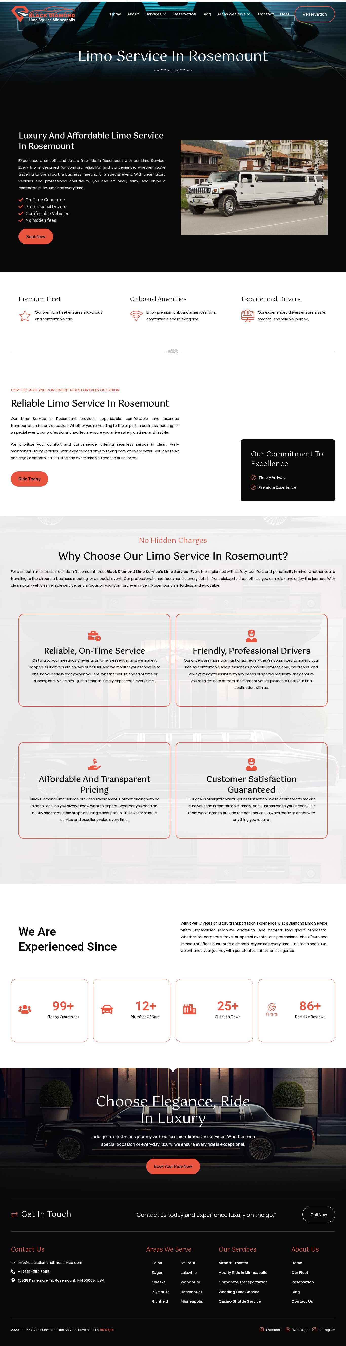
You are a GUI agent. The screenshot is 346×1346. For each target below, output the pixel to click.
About (133, 14)
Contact (266, 14)
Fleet (285, 14)
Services (153, 14)
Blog (206, 14)
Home (115, 14)
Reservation (185, 14)
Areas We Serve (231, 14)
